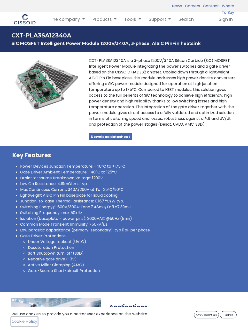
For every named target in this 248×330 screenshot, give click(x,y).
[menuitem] (186, 19)
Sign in (226, 19)
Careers (191, 6)
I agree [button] (228, 314)
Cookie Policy (24, 321)
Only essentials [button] (206, 314)
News (177, 6)
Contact (210, 6)
